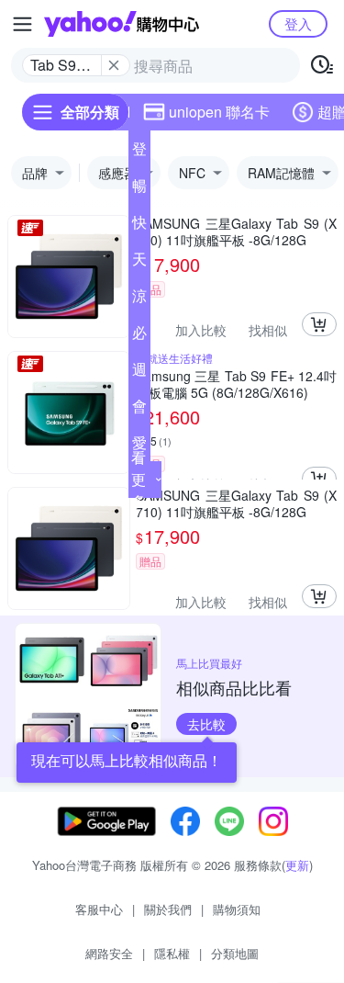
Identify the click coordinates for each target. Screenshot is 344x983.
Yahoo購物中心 (121, 24)
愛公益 (139, 446)
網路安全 (109, 953)
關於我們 (168, 909)
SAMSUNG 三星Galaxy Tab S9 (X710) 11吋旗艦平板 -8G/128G (236, 231)
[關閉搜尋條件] (113, 65)
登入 (298, 23)
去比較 (206, 724)
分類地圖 (235, 953)
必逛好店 (139, 336)
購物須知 (237, 909)
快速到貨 (139, 226)
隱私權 (172, 953)
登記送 (139, 152)
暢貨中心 (139, 189)
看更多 (138, 479)
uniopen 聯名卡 (219, 111)
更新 (297, 865)
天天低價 (139, 262)
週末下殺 (139, 373)
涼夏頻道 (139, 299)
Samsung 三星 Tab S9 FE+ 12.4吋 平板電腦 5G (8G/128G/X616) (236, 384)
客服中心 (99, 909)
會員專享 (139, 409)
